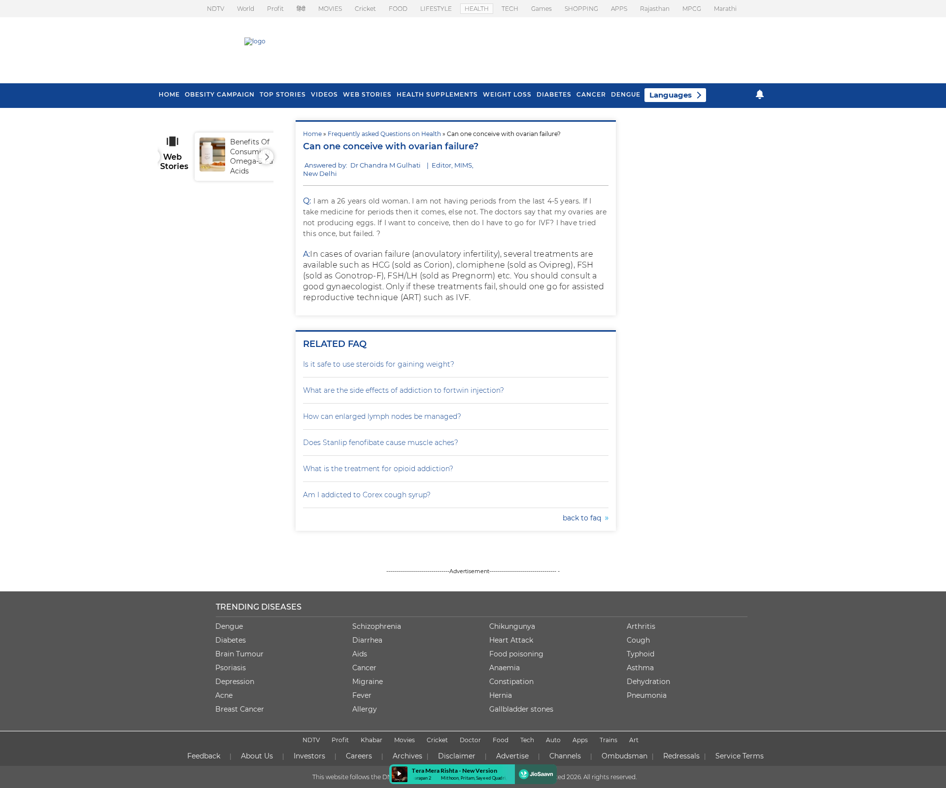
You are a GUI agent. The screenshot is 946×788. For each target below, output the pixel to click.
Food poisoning (516, 654)
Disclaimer (456, 756)
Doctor (470, 740)
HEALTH (477, 8)
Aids (359, 654)
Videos (324, 94)
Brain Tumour (239, 654)
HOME (169, 94)
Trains (608, 740)
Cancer (591, 94)
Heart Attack (511, 640)
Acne (224, 695)
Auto (553, 740)
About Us (257, 756)
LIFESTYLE (436, 8)
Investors (309, 756)
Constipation (511, 681)
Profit (275, 8)
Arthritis (641, 626)
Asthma (640, 667)
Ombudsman (624, 756)
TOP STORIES (283, 94)
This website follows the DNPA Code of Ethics (377, 777)
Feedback (203, 756)
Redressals (681, 756)
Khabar (371, 740)
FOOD (398, 8)
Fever (362, 695)
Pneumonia (647, 695)
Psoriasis (230, 667)
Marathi (725, 8)
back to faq (584, 518)
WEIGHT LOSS (507, 94)
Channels (565, 756)
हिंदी (301, 8)
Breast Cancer (239, 709)
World (245, 8)
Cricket (365, 8)
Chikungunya (512, 626)
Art (634, 740)
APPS (619, 8)
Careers (359, 756)
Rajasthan (655, 8)
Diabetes (230, 640)
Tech (527, 740)
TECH (510, 8)
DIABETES (554, 94)
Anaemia (504, 667)
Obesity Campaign (220, 94)
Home (312, 133)
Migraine (367, 681)
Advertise (512, 756)
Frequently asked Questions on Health (384, 133)
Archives (407, 756)
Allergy (364, 709)
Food (500, 740)
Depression (234, 681)
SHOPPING (581, 8)
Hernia (500, 695)
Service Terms (739, 756)
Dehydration (648, 681)
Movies (404, 740)
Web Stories (367, 94)
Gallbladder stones (521, 709)
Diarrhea (367, 640)
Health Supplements (437, 94)
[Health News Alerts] (760, 94)
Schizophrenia (376, 626)
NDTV (215, 8)
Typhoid (640, 654)
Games (541, 8)
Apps (580, 740)
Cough (638, 640)
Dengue (626, 94)
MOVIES (330, 8)
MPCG (691, 8)
